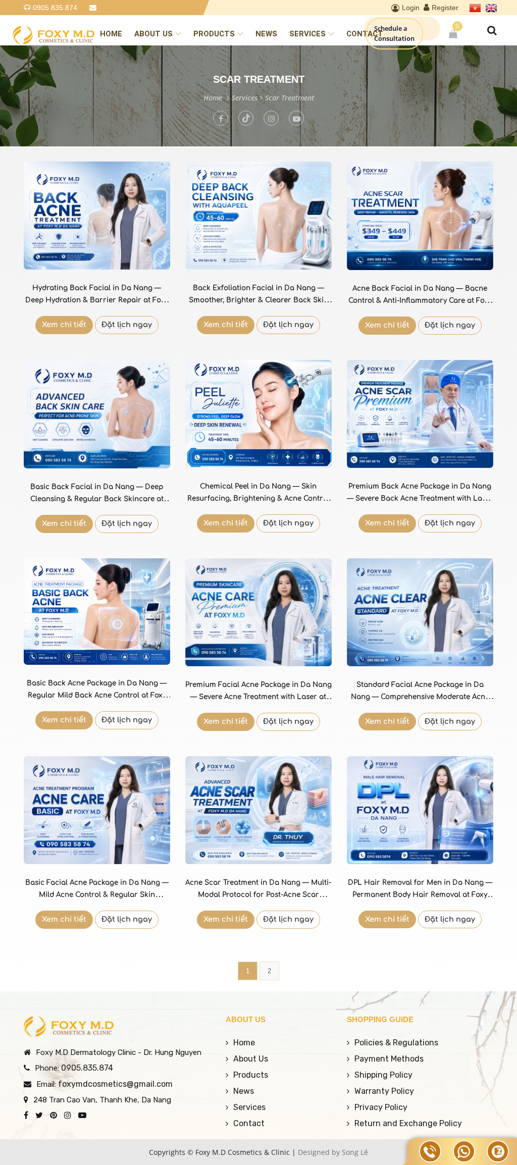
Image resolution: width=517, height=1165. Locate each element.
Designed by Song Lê (333, 1152)
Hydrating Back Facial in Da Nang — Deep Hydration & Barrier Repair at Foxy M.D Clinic (96, 300)
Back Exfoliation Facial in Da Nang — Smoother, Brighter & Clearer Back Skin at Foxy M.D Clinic (258, 300)
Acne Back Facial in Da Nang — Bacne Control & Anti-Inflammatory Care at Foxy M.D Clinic (420, 300)
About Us (153, 33)
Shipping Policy (383, 1075)
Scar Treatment (289, 97)
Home (111, 33)
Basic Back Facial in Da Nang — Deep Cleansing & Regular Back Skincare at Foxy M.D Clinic (97, 499)
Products (214, 33)
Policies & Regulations (396, 1042)
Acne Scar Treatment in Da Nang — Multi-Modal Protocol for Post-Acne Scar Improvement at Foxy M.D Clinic (258, 895)
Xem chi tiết (64, 325)
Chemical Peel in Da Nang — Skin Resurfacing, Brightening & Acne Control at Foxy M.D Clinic (258, 498)
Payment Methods (389, 1059)
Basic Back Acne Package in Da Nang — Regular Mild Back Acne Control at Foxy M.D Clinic (97, 695)
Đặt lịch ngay (126, 325)
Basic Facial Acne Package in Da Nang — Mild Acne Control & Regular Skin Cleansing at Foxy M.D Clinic (97, 895)
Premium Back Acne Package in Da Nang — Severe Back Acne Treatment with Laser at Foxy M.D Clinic (420, 498)
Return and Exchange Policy (408, 1123)
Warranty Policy (384, 1091)
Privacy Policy (380, 1107)
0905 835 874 (55, 8)
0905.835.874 (87, 1068)
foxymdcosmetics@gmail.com (115, 1084)
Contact (364, 33)
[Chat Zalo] (498, 1151)
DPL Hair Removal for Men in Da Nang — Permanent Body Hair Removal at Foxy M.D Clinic (420, 895)
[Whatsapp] (464, 1151)
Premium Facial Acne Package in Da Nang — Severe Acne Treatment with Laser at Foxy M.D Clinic (258, 697)
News (266, 33)
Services (307, 33)
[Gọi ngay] (430, 1151)
